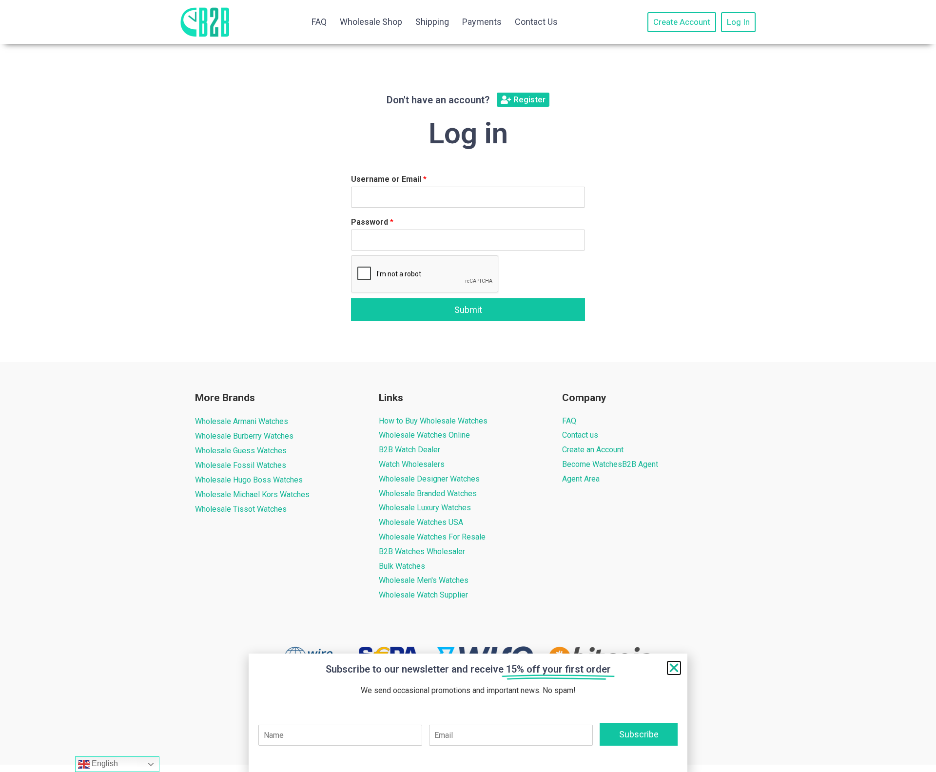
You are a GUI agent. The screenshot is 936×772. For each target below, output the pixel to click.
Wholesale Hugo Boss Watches (249, 479)
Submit (468, 310)
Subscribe (639, 734)
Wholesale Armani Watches (241, 421)
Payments (482, 22)
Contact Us (536, 22)
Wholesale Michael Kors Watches (252, 494)
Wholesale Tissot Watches (241, 509)
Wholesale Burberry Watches (244, 436)
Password (372, 222)
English (104, 763)
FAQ (319, 22)
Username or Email (389, 179)
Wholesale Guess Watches (241, 450)
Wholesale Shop (371, 22)
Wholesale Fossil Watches (240, 465)
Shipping (432, 22)
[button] (674, 668)
